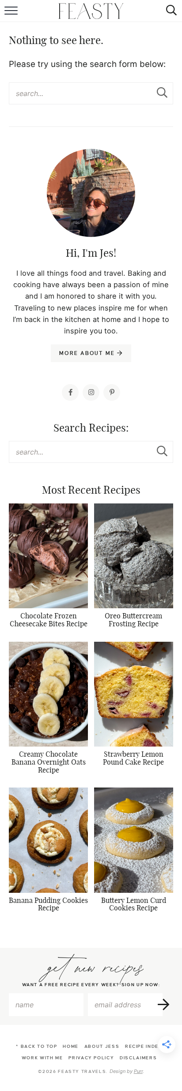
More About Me (88, 353)
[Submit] (162, 93)
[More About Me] (91, 215)
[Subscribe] (164, 1004)
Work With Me (42, 1057)
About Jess (102, 1046)
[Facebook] (70, 392)
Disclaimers (138, 1057)
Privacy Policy (91, 1057)
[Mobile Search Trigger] (170, 11)
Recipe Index (144, 1046)
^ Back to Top (36, 1046)
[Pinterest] (111, 392)
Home (71, 1046)
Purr (138, 1071)
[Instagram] (91, 392)
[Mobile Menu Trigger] (12, 11)
